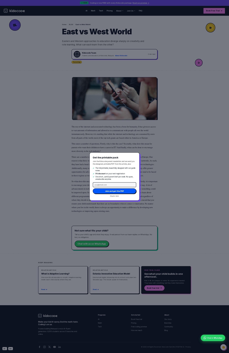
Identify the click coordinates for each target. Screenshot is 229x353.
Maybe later (114, 196)
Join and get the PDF (114, 191)
